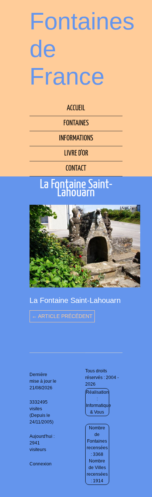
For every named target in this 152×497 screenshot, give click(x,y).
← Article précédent (62, 316)
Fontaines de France (82, 49)
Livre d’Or (76, 153)
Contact (76, 168)
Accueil (76, 108)
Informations (76, 138)
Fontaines (76, 123)
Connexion (41, 463)
